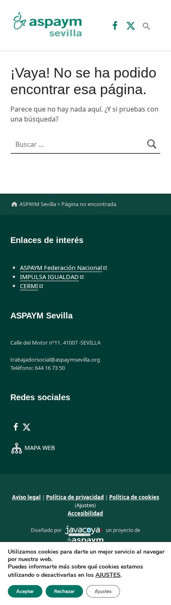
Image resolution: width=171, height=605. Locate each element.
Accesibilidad (85, 513)
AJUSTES (107, 575)
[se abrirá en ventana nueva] (84, 530)
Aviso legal (26, 497)
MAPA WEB (39, 448)
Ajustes (85, 505)
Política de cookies (134, 497)
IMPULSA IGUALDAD (49, 277)
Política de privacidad (75, 497)
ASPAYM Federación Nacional (61, 268)
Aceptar (25, 591)
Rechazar (64, 591)
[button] (146, 25)
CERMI (29, 286)
